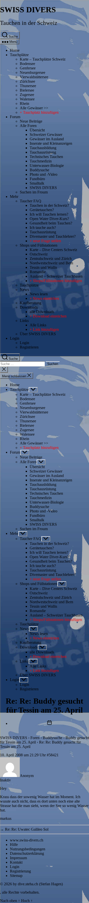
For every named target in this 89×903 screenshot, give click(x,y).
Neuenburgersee (32, 72)
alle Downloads (42, 312)
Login (14, 338)
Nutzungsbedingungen (27, 849)
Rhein (24, 103)
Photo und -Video (43, 174)
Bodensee (27, 64)
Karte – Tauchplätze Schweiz (43, 59)
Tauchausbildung (43, 148)
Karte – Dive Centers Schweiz (53, 250)
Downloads (29, 307)
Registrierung (20, 871)
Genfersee (28, 68)
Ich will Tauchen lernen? (49, 214)
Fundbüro (37, 179)
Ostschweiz (39, 254)
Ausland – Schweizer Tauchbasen (56, 276)
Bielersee (27, 90)
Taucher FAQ (30, 201)
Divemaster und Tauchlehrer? (53, 236)
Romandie (38, 272)
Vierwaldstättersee (34, 77)
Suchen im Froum (34, 192)
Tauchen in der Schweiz (28, 23)
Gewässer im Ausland (47, 139)
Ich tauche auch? (43, 227)
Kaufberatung (30, 303)
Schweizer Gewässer (46, 134)
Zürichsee (27, 81)
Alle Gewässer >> (34, 108)
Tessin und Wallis (43, 267)
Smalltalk (37, 183)
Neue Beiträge (31, 121)
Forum (15, 117)
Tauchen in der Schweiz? (49, 205)
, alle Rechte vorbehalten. (20, 892)
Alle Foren (28, 126)
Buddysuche (39, 170)
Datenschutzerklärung (27, 853)
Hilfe (14, 844)
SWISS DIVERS (28, 9)
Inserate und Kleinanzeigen (51, 143)
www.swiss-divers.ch (26, 840)
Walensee (27, 99)
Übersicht (37, 130)
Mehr (14, 196)
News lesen (39, 294)
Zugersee (27, 95)
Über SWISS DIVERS (38, 334)
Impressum (18, 858)
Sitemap (16, 875)
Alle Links (38, 325)
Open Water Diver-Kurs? (49, 219)
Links (24, 320)
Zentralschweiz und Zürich (51, 258)
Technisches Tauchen (46, 157)
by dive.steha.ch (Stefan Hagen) (38, 884)
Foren (35, 738)
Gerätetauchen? (42, 210)
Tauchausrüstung (43, 152)
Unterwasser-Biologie (47, 165)
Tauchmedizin (41, 161)
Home (15, 50)
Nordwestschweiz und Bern (51, 263)
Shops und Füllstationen (38, 245)
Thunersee (28, 86)
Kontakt (16, 862)
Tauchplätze (19, 55)
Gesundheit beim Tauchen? (51, 223)
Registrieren (29, 347)
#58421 (53, 755)
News (24, 289)
